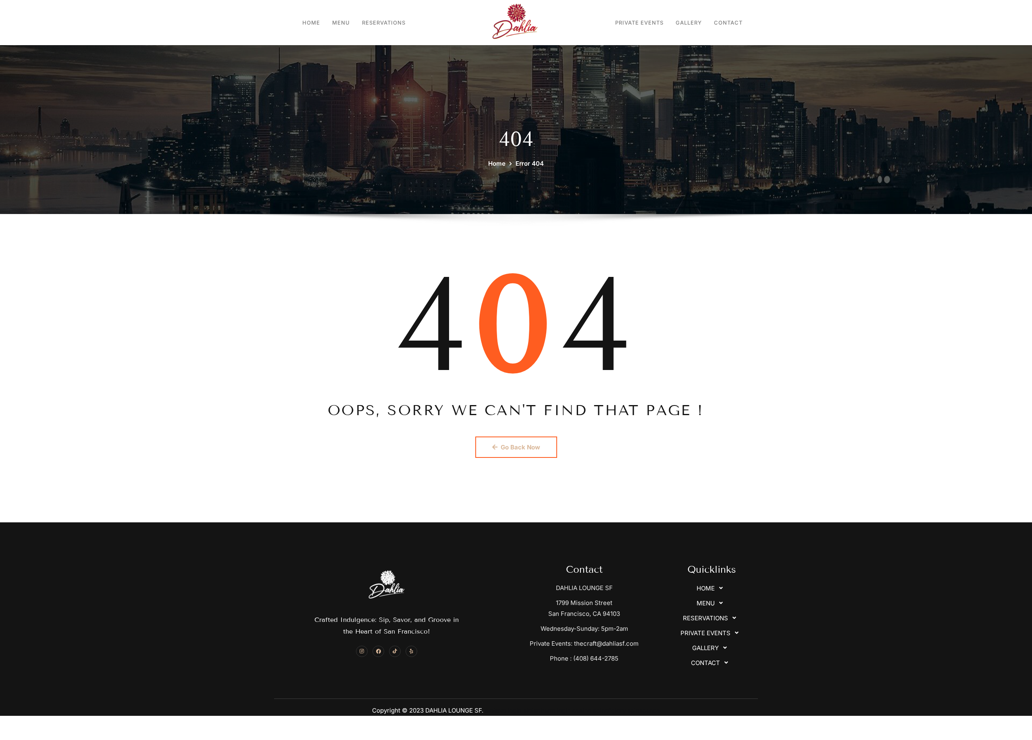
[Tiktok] (395, 651)
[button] (712, 588)
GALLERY (689, 22)
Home (497, 163)
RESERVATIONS (384, 22)
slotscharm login (547, 710)
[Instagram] (362, 651)
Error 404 (530, 163)
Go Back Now (520, 447)
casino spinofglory (599, 710)
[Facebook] (378, 651)
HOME (311, 22)
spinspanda (643, 710)
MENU (341, 22)
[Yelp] (411, 651)
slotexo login (503, 710)
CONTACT (728, 22)
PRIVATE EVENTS (639, 22)
